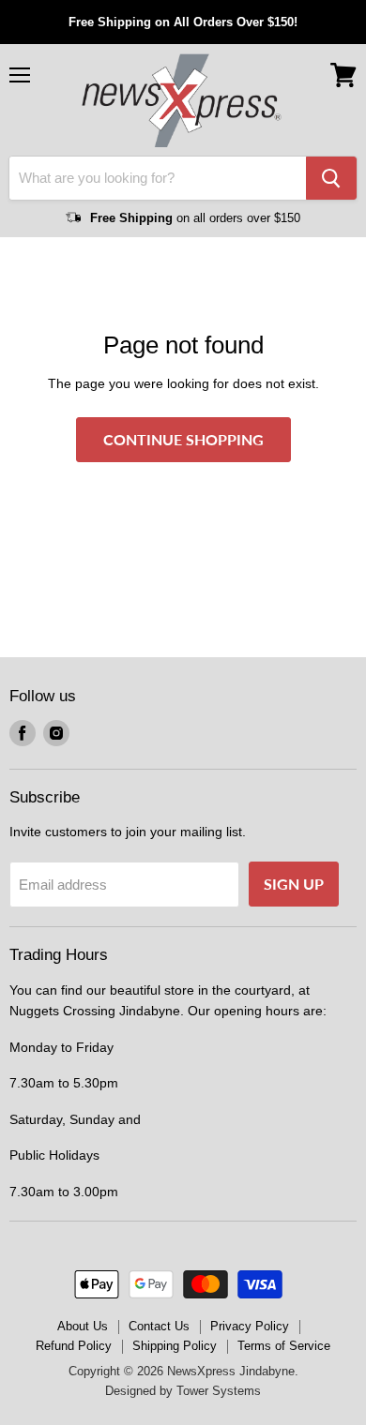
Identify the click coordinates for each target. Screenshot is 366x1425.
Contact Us (159, 1326)
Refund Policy (74, 1346)
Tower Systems (218, 1391)
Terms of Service (283, 1346)
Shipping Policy (174, 1346)
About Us (82, 1326)
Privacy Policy (249, 1326)
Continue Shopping (183, 439)
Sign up (294, 883)
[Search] (331, 178)
